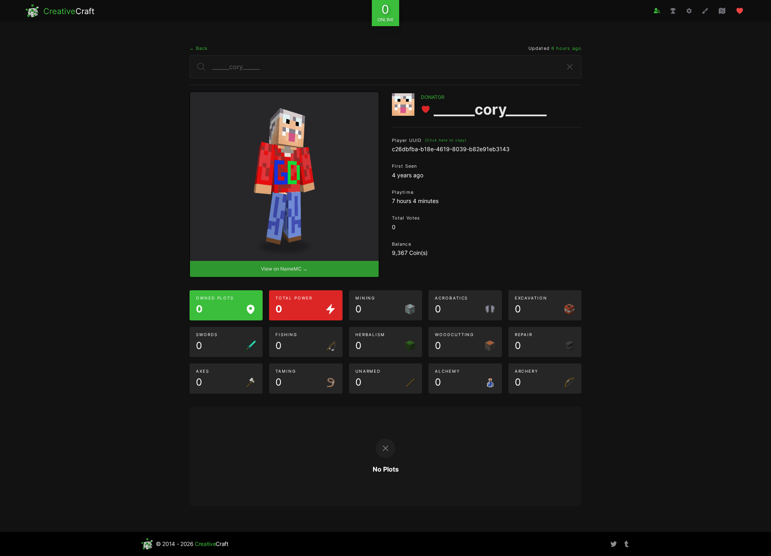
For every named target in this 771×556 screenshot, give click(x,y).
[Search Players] (657, 10)
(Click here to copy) (446, 140)
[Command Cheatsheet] (689, 11)
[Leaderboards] (673, 11)
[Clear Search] (570, 67)
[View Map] (722, 10)
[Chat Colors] (705, 11)
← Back (199, 48)
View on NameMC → (284, 269)
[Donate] (739, 10)
